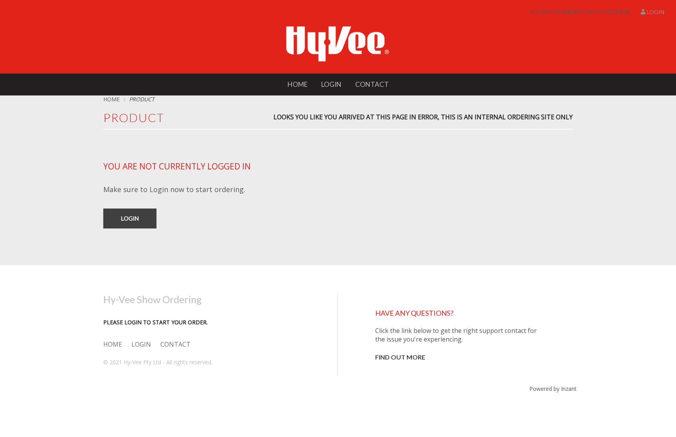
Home (297, 84)
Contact (372, 84)
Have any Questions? (414, 313)
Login (655, 12)
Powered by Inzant (553, 388)
